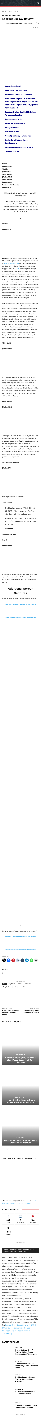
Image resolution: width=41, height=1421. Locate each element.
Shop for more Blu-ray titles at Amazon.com (20, 617)
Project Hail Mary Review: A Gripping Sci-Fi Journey (26, 1406)
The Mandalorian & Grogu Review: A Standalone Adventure (20, 1141)
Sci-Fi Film (20, 1137)
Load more (19, 1414)
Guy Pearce (12, 984)
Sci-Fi (17, 15)
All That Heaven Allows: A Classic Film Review (25, 1393)
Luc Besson (28, 984)
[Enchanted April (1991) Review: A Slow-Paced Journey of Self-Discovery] (20, 1045)
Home (4, 11)
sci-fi (14, 987)
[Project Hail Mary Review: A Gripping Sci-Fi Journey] (7, 1405)
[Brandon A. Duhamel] (4, 23)
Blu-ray (10, 11)
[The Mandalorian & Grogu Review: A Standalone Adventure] (20, 1126)
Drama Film (20, 1054)
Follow (20, 1215)
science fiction (22, 987)
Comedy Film (20, 1097)
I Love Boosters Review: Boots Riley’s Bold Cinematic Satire (20, 1101)
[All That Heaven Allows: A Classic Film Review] (7, 1391)
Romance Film (19, 1389)
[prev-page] (3, 1149)
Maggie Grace (7, 987)
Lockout (20, 984)
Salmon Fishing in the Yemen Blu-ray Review (31, 1011)
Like (8, 1215)
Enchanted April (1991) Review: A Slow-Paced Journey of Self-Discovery (20, 1060)
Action (16, 11)
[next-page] (7, 1149)
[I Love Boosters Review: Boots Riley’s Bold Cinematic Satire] (20, 1085)
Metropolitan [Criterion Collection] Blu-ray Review (10, 1012)
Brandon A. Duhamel (15, 23)
